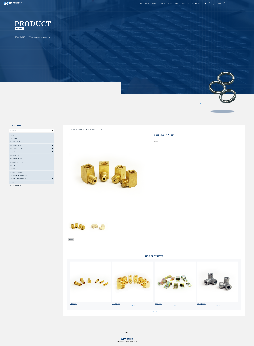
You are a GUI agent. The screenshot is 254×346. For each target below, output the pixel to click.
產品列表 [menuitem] (170, 3)
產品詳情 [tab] (71, 239)
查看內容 (90, 306)
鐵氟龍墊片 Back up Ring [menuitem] (16, 162)
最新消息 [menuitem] (177, 3)
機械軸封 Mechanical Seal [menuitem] (16, 172)
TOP (127, 332)
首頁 (68, 129)
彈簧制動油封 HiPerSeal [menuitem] (16, 158)
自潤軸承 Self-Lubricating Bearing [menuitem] (18, 169)
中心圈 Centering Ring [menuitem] (16, 142)
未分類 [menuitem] (12, 182)
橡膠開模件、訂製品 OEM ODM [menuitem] (18, 179)
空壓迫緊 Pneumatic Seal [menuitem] (16, 148)
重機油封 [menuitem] (12, 152)
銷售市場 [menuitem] (154, 3)
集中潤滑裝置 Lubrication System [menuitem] (18, 175)
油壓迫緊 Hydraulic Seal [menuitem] (16, 145)
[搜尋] (52, 130)
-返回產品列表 (154, 312)
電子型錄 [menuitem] (190, 3)
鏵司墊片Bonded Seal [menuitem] (15, 185)
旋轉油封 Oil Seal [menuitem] (14, 155)
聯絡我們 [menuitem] (184, 3)
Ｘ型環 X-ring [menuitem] (13, 138)
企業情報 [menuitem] (147, 3)
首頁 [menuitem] (141, 3)
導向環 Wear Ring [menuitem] (14, 165)
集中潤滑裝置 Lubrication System (80, 129)
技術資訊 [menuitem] (197, 3)
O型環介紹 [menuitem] (162, 3)
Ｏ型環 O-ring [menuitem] (13, 135)
